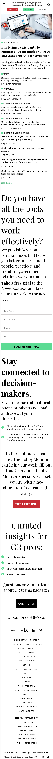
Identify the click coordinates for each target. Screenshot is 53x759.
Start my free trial (26, 346)
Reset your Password (27, 669)
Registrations (11, 43)
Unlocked (8, 89)
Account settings (26, 661)
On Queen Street (26, 657)
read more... (6, 183)
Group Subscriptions (26, 707)
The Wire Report (26, 722)
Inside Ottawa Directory (26, 640)
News (6, 74)
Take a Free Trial (26, 686)
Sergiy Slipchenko (12, 99)
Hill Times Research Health (26, 726)
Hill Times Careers (27, 739)
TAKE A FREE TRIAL (26, 504)
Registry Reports (26, 648)
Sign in (26, 665)
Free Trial (28, 10)
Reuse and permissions (26, 690)
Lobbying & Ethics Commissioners (26, 644)
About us (26, 694)
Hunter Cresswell (12, 84)
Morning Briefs (26, 711)
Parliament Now (26, 735)
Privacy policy (26, 698)
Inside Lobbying (26, 652)
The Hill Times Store (27, 743)
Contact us (26, 603)
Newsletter (26, 703)
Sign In (42, 10)
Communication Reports (16, 104)
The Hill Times (26, 730)
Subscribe (12, 10)
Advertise (26, 677)
